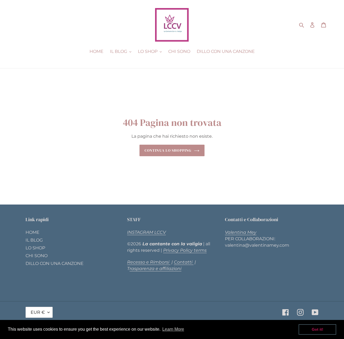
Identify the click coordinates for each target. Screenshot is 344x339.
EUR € (38, 312)
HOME (33, 232)
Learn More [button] (173, 329)
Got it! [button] (317, 329)
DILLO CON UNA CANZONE (55, 263)
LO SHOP (35, 247)
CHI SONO (37, 255)
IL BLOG (34, 240)
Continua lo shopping (168, 150)
